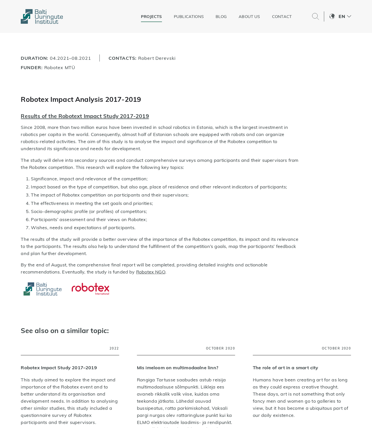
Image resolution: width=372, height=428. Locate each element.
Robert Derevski (156, 58)
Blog (232, 16)
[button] (345, 16)
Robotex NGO (150, 272)
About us (260, 16)
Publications (199, 16)
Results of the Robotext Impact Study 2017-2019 (85, 116)
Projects (162, 16)
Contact (292, 16)
